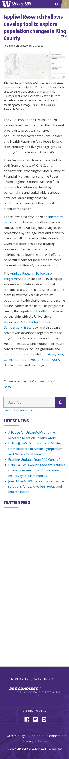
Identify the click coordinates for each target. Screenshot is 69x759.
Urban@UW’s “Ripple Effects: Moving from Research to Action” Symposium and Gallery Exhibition (35, 448)
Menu (64, 36)
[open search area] (56, 4)
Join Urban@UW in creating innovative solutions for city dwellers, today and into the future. (36, 486)
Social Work (50, 359)
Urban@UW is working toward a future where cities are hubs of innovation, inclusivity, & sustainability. (36, 470)
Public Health (30, 359)
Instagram (45, 719)
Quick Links (64, 4)
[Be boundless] (34, 691)
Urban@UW (16, 4)
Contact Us (55, 736)
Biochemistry (13, 365)
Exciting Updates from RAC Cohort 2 (34, 459)
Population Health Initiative (39, 311)
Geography (56, 354)
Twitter (37, 719)
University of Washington (34, 679)
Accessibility (16, 736)
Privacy (28, 741)
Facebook (28, 719)
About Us (36, 736)
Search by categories (19, 410)
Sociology (38, 365)
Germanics (11, 359)
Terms (42, 741)
